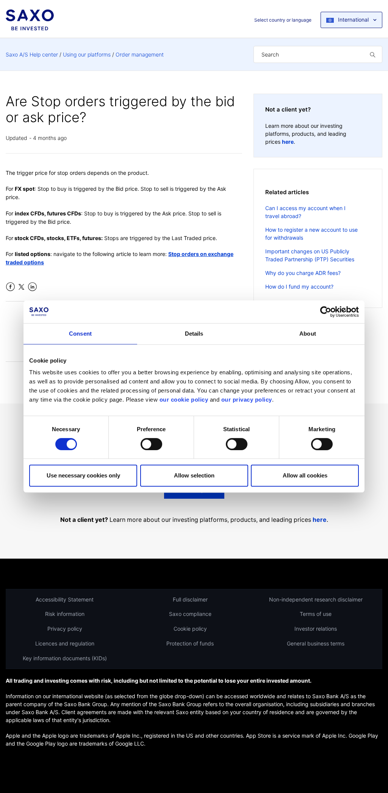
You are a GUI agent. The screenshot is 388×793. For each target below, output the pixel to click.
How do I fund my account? (299, 286)
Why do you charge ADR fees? (303, 273)
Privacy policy (64, 628)
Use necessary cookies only (83, 475)
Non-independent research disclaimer (316, 599)
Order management (140, 54)
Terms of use (316, 614)
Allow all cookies (305, 475)
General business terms (315, 643)
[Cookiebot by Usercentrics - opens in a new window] (326, 311)
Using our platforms (87, 54)
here (288, 141)
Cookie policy (190, 628)
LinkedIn (32, 287)
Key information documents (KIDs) (65, 658)
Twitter (21, 287)
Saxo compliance (190, 614)
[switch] (151, 444)
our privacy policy (246, 399)
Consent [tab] (80, 333)
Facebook (10, 287)
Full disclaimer (190, 599)
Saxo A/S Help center (32, 54)
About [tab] (307, 333)
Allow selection (194, 475)
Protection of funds (190, 643)
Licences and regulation (64, 643)
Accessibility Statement (65, 599)
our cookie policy (184, 399)
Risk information (64, 614)
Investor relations (315, 628)
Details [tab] (194, 333)
